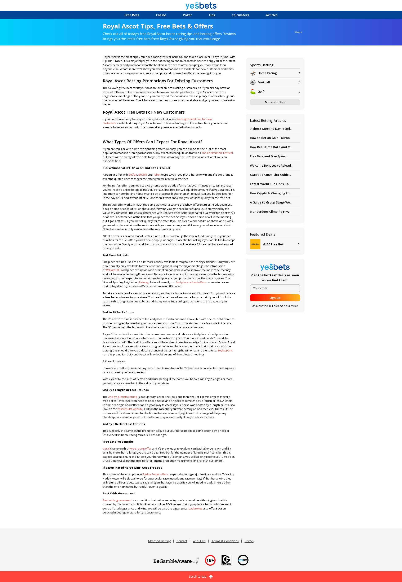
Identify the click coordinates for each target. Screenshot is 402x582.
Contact (182, 541)
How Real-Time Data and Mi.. (271, 147)
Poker (187, 15)
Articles (272, 15)
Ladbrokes (196, 508)
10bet (156, 174)
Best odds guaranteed (117, 500)
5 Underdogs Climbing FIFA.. (270, 212)
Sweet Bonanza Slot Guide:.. (270, 175)
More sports (274, 102)
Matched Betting (159, 541)
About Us (199, 541)
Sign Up (275, 298)
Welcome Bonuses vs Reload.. (271, 165)
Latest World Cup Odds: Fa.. (270, 184)
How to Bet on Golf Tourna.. (270, 138)
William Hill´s (114, 270)
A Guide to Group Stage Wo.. (271, 202)
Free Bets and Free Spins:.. (269, 156)
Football (264, 82)
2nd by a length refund (122, 397)
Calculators (240, 15)
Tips (212, 15)
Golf (261, 91)
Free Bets (132, 15)
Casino (161, 15)
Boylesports (225, 350)
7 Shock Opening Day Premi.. (271, 129)
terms (294, 306)
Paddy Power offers (155, 474)
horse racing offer (140, 448)
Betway (143, 282)
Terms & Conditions (225, 541)
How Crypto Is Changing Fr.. (270, 193)
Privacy (249, 541)
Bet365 (142, 174)
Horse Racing (267, 73)
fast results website (130, 409)
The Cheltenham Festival (217, 153)
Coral (106, 448)
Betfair (133, 174)
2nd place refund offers (191, 282)
